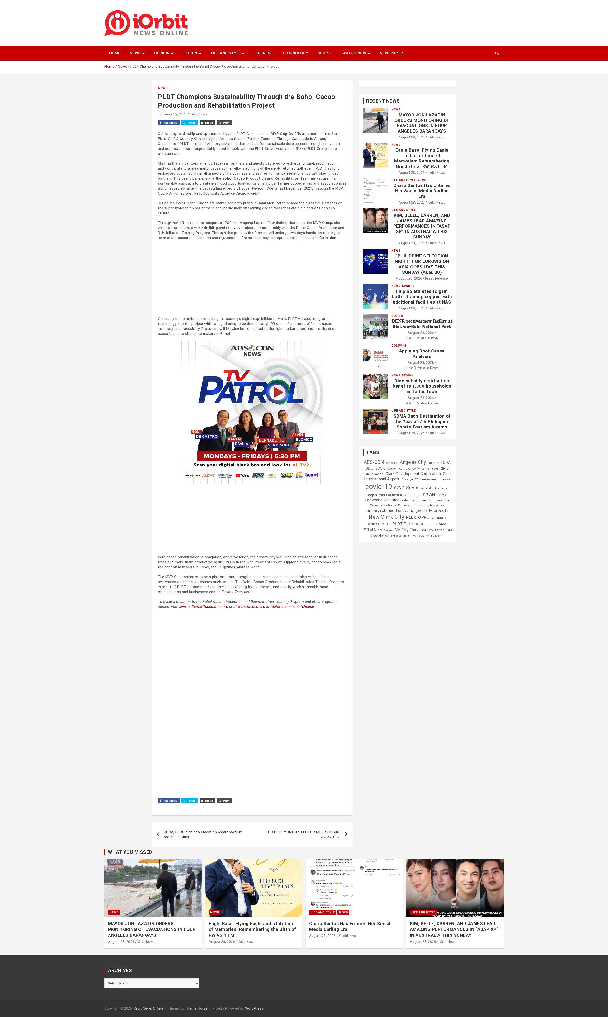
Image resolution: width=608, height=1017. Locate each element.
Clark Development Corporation (413, 473)
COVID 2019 (404, 488)
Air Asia (392, 463)
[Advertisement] (252, 278)
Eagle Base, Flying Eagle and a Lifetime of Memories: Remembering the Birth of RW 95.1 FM (422, 158)
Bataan (433, 463)
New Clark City (386, 517)
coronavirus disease (435, 479)
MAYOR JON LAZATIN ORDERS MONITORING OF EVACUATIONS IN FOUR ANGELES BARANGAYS (422, 123)
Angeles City (413, 462)
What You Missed (130, 852)
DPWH (429, 494)
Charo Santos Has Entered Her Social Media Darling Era (422, 191)
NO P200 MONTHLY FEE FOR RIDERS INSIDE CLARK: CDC (304, 834)
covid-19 (378, 487)
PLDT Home (436, 524)
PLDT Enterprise (408, 523)
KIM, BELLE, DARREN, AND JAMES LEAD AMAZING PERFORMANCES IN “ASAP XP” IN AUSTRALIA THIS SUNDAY (422, 226)
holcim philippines (431, 505)
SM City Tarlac (433, 530)
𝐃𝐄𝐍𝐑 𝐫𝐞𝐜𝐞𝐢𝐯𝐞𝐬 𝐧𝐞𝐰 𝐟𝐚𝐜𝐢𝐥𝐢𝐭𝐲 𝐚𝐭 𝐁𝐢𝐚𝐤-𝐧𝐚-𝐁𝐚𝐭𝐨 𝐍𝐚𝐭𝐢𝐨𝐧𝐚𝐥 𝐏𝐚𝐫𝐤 (422, 323)
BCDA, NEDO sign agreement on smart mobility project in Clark (203, 834)
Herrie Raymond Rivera (422, 368)
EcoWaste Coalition (382, 500)
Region (190, 53)
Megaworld (419, 511)
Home (114, 53)
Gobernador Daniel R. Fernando (393, 505)
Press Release (436, 278)
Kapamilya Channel (380, 511)
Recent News (383, 101)
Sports (325, 53)
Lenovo (402, 510)
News (135, 53)
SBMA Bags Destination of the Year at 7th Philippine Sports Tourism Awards (422, 421)
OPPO (424, 517)
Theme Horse (196, 1008)
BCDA (445, 462)
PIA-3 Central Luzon (422, 338)
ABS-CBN (374, 462)
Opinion (162, 53)
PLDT (386, 524)
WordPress (254, 1008)
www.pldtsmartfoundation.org (203, 606)
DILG (417, 495)
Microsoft (438, 510)
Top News (418, 535)
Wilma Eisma (435, 535)
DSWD (441, 495)
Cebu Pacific (412, 468)
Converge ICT (409, 479)
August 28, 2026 (412, 137)
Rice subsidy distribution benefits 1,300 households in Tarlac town (422, 386)
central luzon (430, 468)
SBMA (369, 529)
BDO (370, 468)
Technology (295, 53)
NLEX (411, 517)
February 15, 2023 (172, 114)
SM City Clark (407, 530)
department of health (385, 495)
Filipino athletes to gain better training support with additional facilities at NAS (422, 297)
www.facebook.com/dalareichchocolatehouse (276, 606)
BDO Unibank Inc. (389, 468)
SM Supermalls (400, 535)
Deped (408, 495)
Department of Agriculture (432, 488)
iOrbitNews (198, 114)
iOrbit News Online (148, 1008)
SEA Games (385, 530)
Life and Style (226, 53)
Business (263, 53)
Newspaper (391, 53)
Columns (399, 345)
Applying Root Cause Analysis (422, 353)
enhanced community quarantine (425, 500)
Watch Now (354, 53)
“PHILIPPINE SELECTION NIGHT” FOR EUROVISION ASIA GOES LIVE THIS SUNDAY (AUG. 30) (422, 264)
